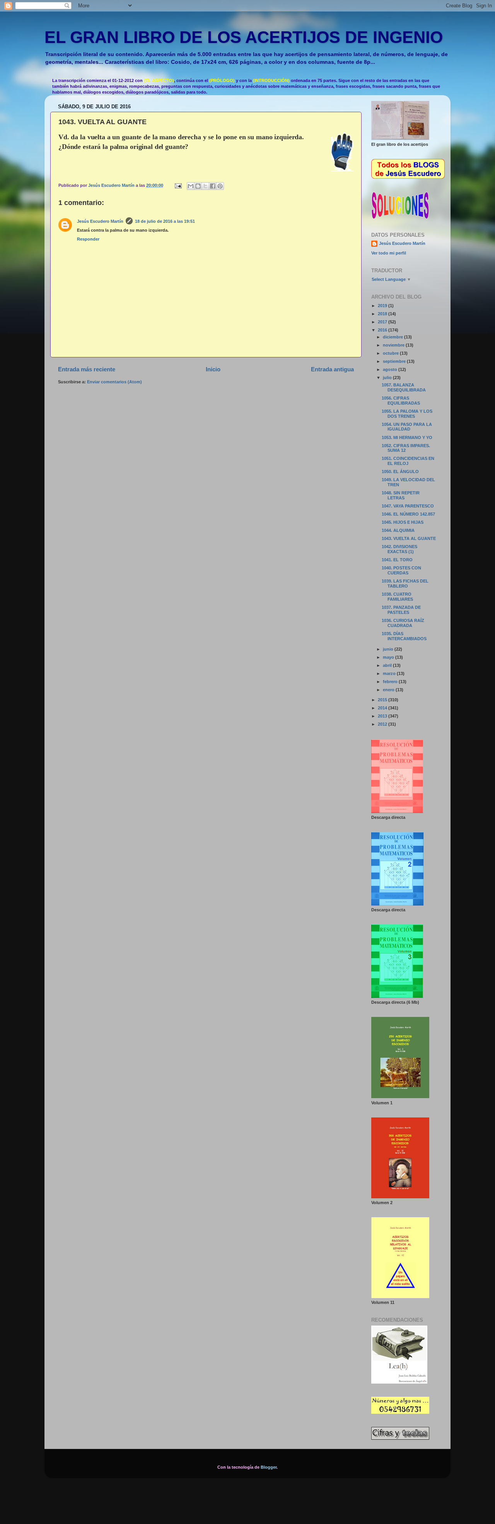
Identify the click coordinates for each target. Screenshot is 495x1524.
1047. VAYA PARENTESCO (408, 506)
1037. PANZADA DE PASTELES (401, 610)
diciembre (393, 337)
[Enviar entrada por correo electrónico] (178, 185)
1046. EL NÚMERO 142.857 (408, 514)
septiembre (395, 361)
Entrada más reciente (86, 369)
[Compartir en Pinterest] (220, 186)
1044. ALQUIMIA (398, 530)
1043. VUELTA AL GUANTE (409, 538)
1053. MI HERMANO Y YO (407, 437)
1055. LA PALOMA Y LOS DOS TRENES (407, 414)
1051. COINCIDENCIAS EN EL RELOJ (408, 461)
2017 (383, 321)
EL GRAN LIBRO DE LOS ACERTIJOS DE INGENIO (243, 37)
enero (389, 689)
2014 (383, 708)
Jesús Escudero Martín (100, 221)
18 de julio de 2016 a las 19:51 (165, 221)
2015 (383, 699)
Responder (88, 239)
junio (388, 649)
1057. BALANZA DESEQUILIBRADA (404, 387)
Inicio (213, 369)
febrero (391, 681)
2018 (383, 313)
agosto (390, 369)
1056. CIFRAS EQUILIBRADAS (401, 400)
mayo (389, 657)
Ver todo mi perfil (388, 253)
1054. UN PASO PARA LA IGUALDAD (407, 427)
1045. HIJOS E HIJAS (402, 522)
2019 (383, 305)
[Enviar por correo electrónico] (191, 186)
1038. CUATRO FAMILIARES (397, 596)
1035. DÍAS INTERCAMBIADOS (404, 636)
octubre (391, 353)
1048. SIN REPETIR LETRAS (401, 495)
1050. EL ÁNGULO (400, 471)
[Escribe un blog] (198, 186)
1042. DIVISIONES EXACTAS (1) (399, 549)
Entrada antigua (332, 369)
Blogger (269, 1467)
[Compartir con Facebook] (213, 186)
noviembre (394, 345)
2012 (383, 724)
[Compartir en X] (205, 186)
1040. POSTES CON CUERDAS (401, 570)
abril (388, 665)
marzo (390, 673)
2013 (383, 716)
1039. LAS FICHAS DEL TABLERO (405, 583)
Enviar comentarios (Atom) (114, 381)
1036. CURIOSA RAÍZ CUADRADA (403, 623)
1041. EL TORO (397, 559)
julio (388, 377)
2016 (383, 330)
